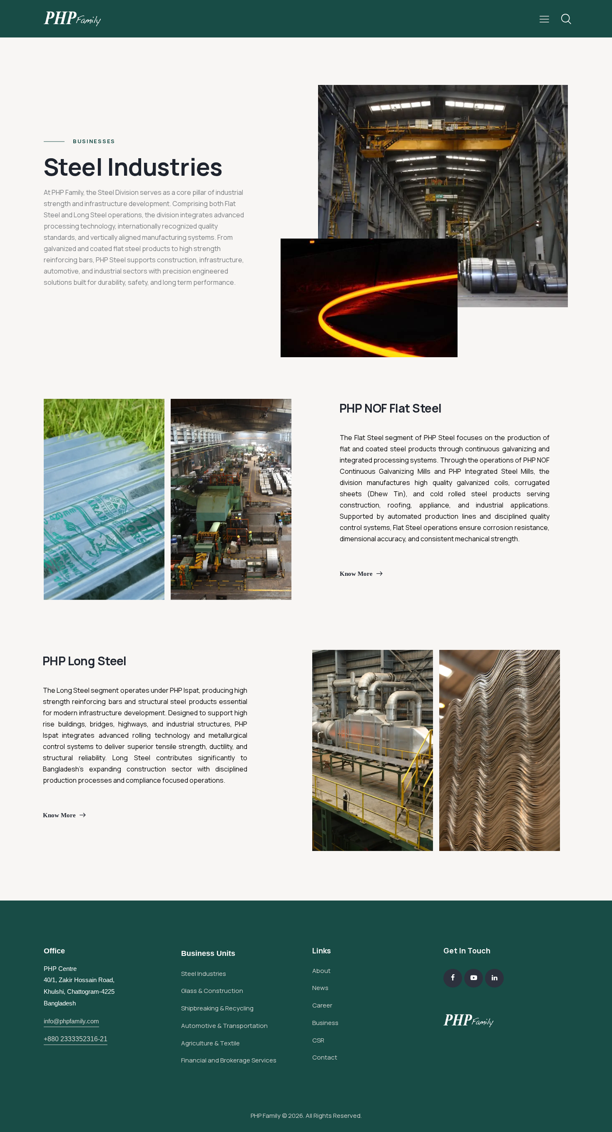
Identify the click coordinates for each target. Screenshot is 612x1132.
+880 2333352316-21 (75, 1038)
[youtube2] (473, 978)
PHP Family (266, 1115)
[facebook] (452, 978)
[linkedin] (494, 978)
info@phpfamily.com (71, 1021)
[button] (544, 18)
